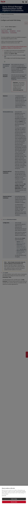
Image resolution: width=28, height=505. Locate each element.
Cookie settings (14, 499)
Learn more (4, 495)
